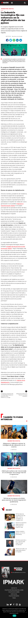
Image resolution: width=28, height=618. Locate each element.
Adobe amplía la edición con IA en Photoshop (20, 533)
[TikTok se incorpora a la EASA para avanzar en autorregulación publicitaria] (14, 487)
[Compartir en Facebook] (7, 40)
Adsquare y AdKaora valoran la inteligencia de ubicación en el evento (14, 445)
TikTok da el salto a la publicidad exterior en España (21, 550)
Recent (9, 510)
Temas (14, 598)
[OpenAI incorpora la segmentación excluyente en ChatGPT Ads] (10, 522)
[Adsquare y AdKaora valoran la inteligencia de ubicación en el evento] (14, 432)
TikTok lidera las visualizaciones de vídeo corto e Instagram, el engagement (20, 517)
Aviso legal (14, 594)
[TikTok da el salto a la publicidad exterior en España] (10, 548)
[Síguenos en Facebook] (14, 605)
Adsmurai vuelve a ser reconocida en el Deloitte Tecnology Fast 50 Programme (14, 472)
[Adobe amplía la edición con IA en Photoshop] (10, 531)
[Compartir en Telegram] (20, 40)
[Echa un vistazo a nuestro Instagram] (17, 605)
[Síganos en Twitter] (11, 605)
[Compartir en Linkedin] (17, 40)
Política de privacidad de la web (14, 590)
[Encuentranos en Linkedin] (8, 605)
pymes (14, 36)
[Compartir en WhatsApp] (14, 40)
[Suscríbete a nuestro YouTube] (20, 605)
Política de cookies (13, 592)
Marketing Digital (7, 8)
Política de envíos (14, 596)
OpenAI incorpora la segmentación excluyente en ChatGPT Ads (21, 525)
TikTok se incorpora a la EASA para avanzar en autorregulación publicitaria (14, 500)
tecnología (19, 36)
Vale (14, 615)
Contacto (14, 588)
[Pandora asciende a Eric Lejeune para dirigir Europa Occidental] (10, 540)
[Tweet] (10, 40)
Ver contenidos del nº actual (19, 572)
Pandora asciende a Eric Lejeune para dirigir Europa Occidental (21, 542)
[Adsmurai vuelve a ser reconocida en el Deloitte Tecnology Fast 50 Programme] (14, 459)
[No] (26, 612)
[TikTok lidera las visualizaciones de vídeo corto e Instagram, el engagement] (10, 514)
